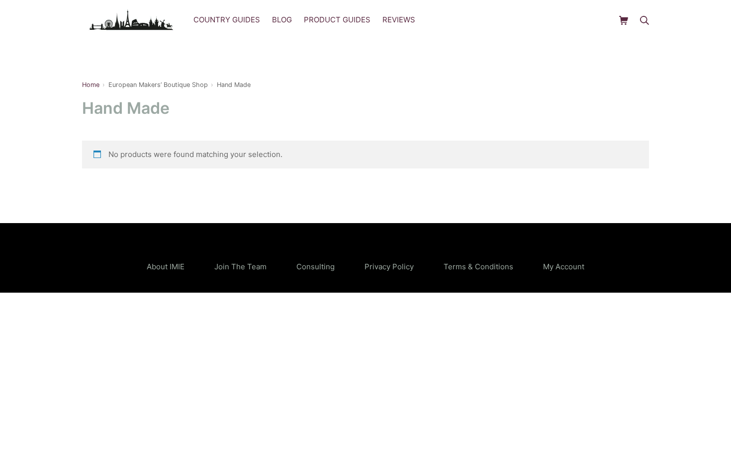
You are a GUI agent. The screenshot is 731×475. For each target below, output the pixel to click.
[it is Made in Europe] (132, 19)
